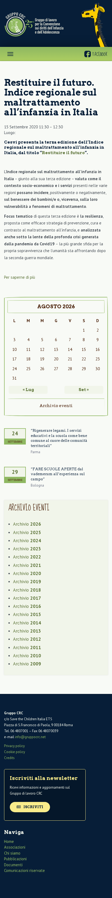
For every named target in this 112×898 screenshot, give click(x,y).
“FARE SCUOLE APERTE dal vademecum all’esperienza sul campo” (58, 474)
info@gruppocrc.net (30, 737)
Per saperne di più (19, 277)
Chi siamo (12, 853)
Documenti (13, 864)
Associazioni (14, 847)
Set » (84, 389)
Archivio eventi (56, 405)
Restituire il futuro (63, 152)
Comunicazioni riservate (24, 870)
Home (9, 841)
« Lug (28, 389)
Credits (9, 758)
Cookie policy (14, 752)
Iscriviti (33, 807)
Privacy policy (14, 746)
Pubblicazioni (15, 858)
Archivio (27, 524)
